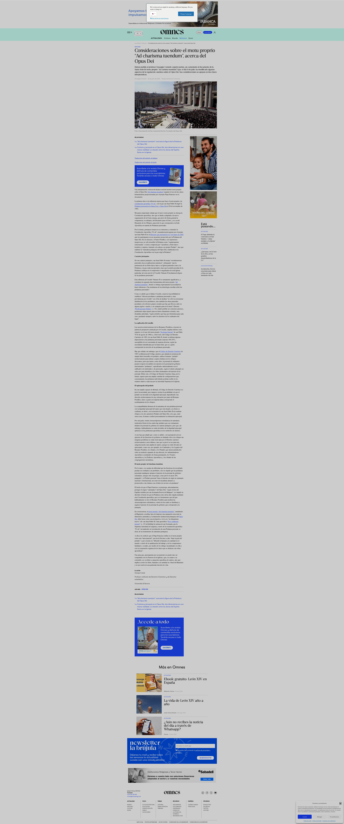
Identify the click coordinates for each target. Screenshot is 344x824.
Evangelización (147, 808)
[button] (340, 803)
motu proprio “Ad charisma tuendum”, (161, 511)
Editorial (160, 804)
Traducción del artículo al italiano (146, 158)
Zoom (190, 38)
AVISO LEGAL (140, 822)
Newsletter (207, 804)
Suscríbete (207, 32)
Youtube (206, 810)
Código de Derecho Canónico (170, 351)
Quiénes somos (193, 804)
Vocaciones (146, 812)
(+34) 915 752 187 (132, 794)
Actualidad (138, 43)
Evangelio (176, 810)
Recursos (176, 801)
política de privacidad (202, 750)
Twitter (205, 808)
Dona (199, 32)
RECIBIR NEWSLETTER (205, 758)
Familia (144, 810)
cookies (178, 752)
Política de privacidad (316, 820)
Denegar (319, 817)
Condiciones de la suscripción (198, 822)
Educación (146, 806)
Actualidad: (156, 38)
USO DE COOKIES (163, 822)
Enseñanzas (176, 808)
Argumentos (177, 804)
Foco (144, 801)
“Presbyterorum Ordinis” (143, 309)
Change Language (186, 14)
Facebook (206, 806)
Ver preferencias (334, 817)
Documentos (177, 806)
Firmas (160, 801)
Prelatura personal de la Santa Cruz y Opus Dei (151, 206)
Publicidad (191, 806)
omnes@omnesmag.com (134, 796)
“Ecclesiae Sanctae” (166, 332)
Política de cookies (307, 820)
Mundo (175, 38)
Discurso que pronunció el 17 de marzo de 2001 (167, 234)
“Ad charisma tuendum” (155, 192)
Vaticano (183, 38)
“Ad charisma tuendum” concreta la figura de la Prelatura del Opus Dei (159, 143)
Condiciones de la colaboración (328, 820)
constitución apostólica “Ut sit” (145, 203)
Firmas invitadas (163, 806)
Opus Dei (145, 589)
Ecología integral (148, 804)
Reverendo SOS (178, 815)
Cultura (167, 38)
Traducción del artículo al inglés (146, 162)
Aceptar (305, 817)
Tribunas (160, 808)
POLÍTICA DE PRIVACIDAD (151, 822)
